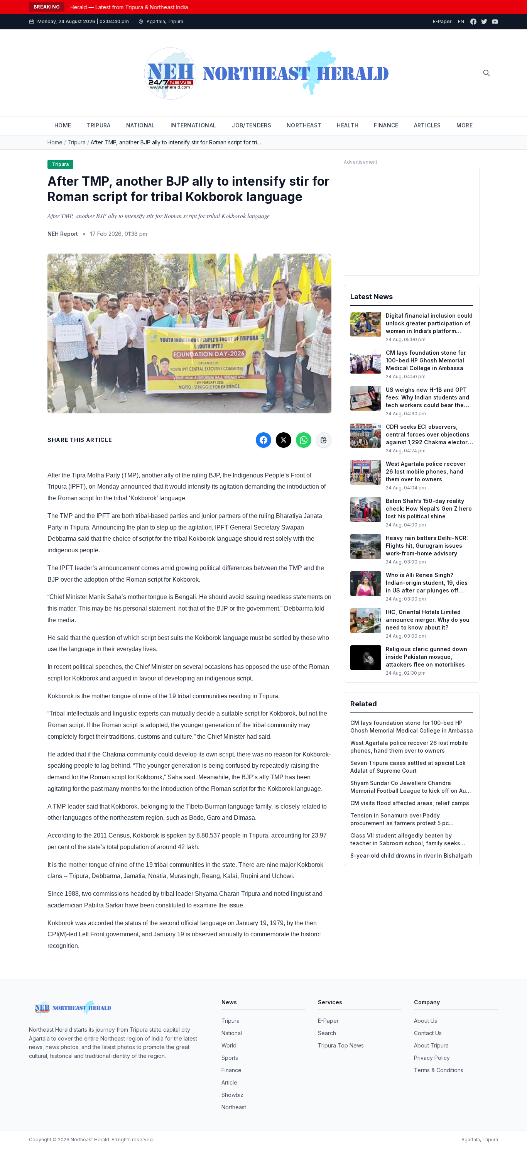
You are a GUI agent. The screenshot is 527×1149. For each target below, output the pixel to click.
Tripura (77, 142)
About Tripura (431, 1045)
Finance (231, 1070)
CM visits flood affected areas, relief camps (409, 803)
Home (54, 142)
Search (327, 1033)
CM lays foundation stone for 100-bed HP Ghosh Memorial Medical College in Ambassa (411, 726)
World (228, 1045)
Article (229, 1082)
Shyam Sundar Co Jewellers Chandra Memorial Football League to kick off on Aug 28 (410, 787)
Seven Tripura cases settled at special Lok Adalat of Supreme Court (408, 767)
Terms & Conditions (438, 1070)
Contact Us (428, 1033)
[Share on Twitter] (283, 440)
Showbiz (232, 1094)
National (231, 1033)
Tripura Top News (341, 1045)
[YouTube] (495, 22)
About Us (425, 1020)
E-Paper (442, 21)
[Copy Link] (323, 440)
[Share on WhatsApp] (303, 440)
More (464, 125)
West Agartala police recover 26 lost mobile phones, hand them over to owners (409, 746)
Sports (229, 1057)
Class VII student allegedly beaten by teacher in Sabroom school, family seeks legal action (405, 839)
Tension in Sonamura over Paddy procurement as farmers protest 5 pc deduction (399, 819)
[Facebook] (473, 22)
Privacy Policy (432, 1057)
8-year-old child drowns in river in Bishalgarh (411, 855)
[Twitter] (484, 22)
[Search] (486, 73)
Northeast (233, 1107)
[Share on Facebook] (263, 440)
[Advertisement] (411, 221)
